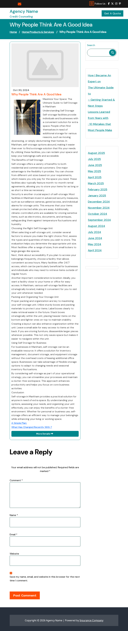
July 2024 (94, 232)
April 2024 (95, 250)
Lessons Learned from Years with (99, 115)
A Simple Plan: (19, 423)
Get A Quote (112, 13)
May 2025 (94, 171)
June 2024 (95, 238)
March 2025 (96, 183)
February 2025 (97, 189)
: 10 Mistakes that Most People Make (100, 127)
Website (14, 553)
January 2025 (97, 195)
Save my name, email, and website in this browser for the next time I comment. (45, 578)
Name (14, 515)
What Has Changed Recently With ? (31, 427)
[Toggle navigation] (91, 3)
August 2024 (96, 226)
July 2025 (94, 159)
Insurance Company (91, 620)
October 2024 (97, 214)
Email (13, 534)
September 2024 (99, 220)
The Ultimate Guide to (101, 91)
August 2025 (96, 153)
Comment (16, 480)
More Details (43, 433)
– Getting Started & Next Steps (101, 103)
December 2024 (99, 202)
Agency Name (24, 11)
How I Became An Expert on (99, 78)
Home (13, 32)
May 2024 (94, 244)
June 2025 (95, 165)
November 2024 (99, 208)
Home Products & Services (38, 32)
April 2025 (94, 177)
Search (91, 45)
